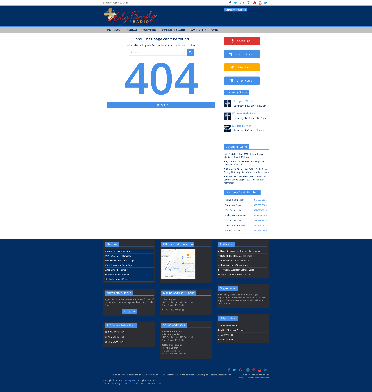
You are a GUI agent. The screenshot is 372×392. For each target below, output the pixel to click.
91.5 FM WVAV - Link (114, 341)
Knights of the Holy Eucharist (231, 330)
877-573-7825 (260, 199)
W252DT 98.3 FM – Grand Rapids (120, 260)
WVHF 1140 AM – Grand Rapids (119, 265)
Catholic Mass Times (228, 325)
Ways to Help (198, 29)
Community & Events (173, 29)
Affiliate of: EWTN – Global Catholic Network (239, 251)
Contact (132, 29)
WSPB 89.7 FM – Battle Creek (119, 251)
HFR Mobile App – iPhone (117, 279)
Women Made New (244, 113)
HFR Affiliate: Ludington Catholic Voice (236, 269)
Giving (214, 29)
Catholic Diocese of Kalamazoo (233, 265)
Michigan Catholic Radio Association (235, 274)
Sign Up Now (129, 311)
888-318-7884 (260, 230)
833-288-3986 (260, 205)
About (118, 29)
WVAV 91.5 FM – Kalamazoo (118, 256)
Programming (148, 29)
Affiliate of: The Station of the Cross (235, 256)
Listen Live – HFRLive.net (116, 269)
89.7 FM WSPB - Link (114, 337)
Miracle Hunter (241, 125)
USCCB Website (225, 334)
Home (108, 29)
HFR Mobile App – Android (117, 274)
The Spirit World (242, 101)
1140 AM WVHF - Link (115, 331)
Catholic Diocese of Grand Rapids (234, 260)
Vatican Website (225, 339)
